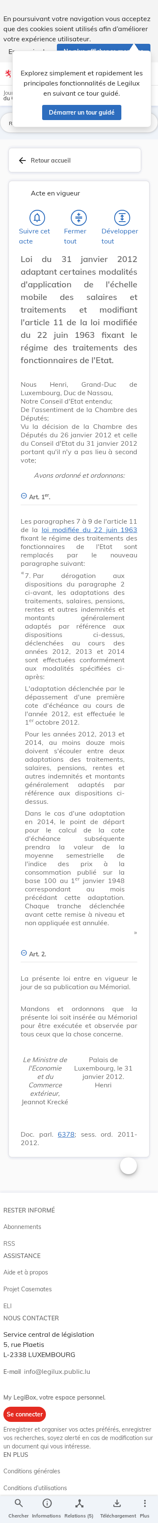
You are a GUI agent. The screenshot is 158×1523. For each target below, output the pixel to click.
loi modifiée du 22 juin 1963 (89, 529)
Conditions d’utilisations (35, 1488)
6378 (66, 1134)
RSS (9, 1243)
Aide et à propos (25, 1272)
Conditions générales (31, 1471)
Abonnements (22, 1227)
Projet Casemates (27, 1289)
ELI (7, 1306)
